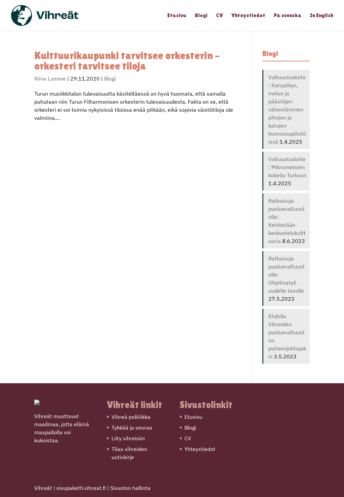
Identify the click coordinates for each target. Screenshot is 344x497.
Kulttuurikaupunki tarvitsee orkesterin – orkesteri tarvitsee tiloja (127, 60)
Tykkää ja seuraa (132, 427)
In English (321, 15)
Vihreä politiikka (131, 416)
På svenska (287, 15)
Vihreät (43, 488)
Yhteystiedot (248, 15)
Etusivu (176, 15)
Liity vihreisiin (128, 438)
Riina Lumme (50, 78)
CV (219, 15)
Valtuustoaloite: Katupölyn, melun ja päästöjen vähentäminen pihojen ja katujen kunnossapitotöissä (287, 109)
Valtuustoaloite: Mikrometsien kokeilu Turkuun (287, 167)
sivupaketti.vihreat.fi (81, 488)
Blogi (201, 15)
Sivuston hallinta (130, 488)
